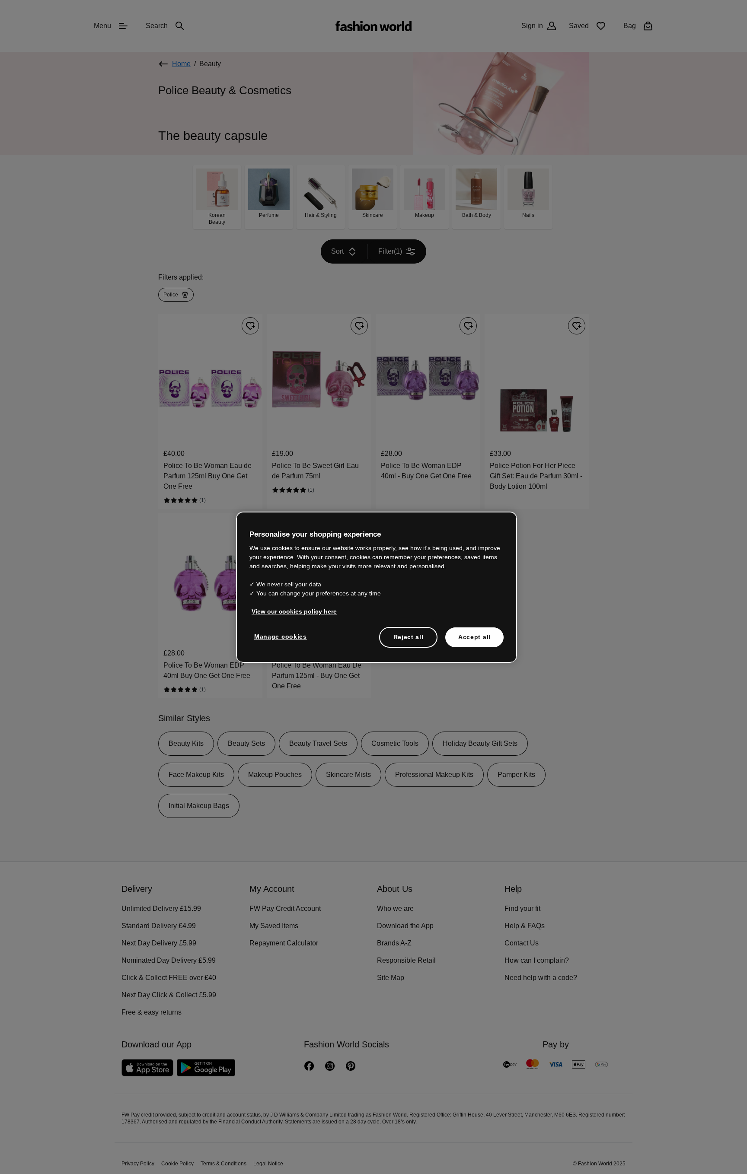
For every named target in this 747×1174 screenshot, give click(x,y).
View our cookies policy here (290, 611)
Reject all (408, 636)
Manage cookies (278, 636)
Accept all (474, 636)
